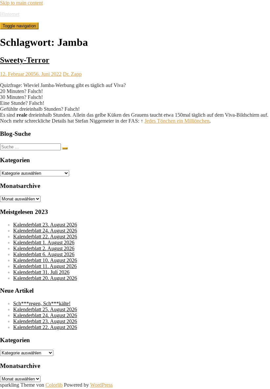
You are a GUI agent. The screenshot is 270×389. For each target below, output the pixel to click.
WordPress (101, 385)
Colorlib (54, 385)
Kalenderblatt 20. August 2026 (45, 278)
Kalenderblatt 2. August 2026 (43, 248)
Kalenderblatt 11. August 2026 (45, 266)
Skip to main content (21, 3)
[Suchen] (65, 148)
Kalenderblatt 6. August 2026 (43, 254)
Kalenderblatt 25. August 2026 (45, 309)
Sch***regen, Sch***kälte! (41, 303)
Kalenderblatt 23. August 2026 (45, 224)
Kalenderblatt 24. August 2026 (45, 230)
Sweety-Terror (24, 60)
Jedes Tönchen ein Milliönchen (177, 121)
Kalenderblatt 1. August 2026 (43, 242)
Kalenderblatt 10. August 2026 (45, 260)
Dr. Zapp (72, 74)
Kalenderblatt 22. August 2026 (45, 236)
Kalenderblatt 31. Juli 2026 (41, 272)
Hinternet (9, 14)
